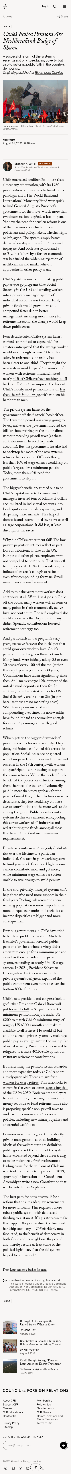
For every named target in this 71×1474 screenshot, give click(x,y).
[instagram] (28, 1468)
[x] (42, 1468)
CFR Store (43, 1412)
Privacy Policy (11, 1423)
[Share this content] (35, 1467)
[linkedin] (13, 1468)
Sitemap (8, 1427)
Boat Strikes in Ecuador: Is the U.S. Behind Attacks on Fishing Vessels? (41, 1343)
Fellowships (44, 1404)
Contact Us (9, 1416)
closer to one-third (24, 363)
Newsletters (44, 1408)
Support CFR (10, 1404)
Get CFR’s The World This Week (23, 1437)
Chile (7, 26)
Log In (45, 6)
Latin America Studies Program (28, 1269)
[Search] (55, 6)
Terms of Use (44, 1423)
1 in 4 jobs (45, 597)
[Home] (5, 6)
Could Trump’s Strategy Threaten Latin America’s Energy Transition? (40, 1362)
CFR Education (12, 1412)
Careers (7, 1408)
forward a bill (19, 1009)
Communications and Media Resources (50, 1417)
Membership (44, 1400)
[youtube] (20, 1468)
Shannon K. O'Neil (25, 163)
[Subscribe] (63, 1445)
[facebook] (6, 1468)
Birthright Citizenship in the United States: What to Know (37, 1323)
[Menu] (64, 6)
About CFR (9, 1400)
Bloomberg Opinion (49, 72)
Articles (7, 16)
